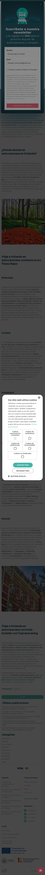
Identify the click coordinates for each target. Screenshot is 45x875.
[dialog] (22, 437)
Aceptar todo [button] (23, 465)
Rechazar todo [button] (22, 471)
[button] (17, 476)
